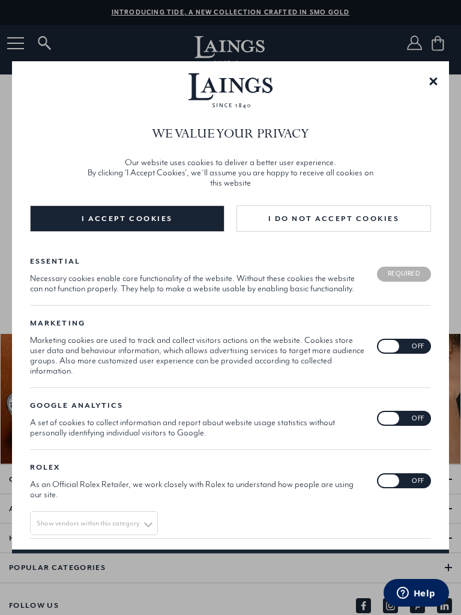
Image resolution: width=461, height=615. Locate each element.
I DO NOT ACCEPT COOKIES (334, 218)
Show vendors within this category (88, 524)
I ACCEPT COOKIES (127, 218)
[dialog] (230, 307)
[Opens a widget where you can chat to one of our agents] (416, 594)
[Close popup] (433, 80)
